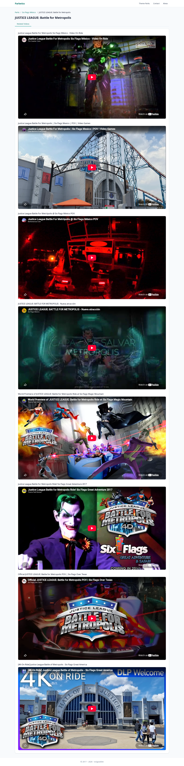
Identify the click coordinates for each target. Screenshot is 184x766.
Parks (17, 12)
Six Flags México (29, 12)
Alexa (165, 3)
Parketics (20, 3)
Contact (156, 3)
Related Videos (23, 24)
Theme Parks (144, 3)
